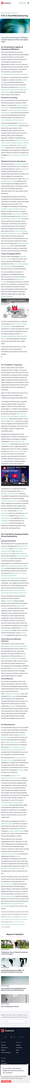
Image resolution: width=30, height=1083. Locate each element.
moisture (23, 169)
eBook (17, 1050)
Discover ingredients (6, 1052)
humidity (9, 551)
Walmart (4, 421)
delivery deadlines (7, 296)
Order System (4, 1047)
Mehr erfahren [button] (19, 1078)
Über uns (3, 1061)
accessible (4, 511)
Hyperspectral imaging (18, 578)
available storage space (8, 209)
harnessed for (9, 601)
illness (25, 648)
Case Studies (19, 1047)
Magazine (18, 1045)
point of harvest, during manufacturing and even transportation (13, 576)
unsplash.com (10, 916)
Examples (13, 706)
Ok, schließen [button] (6, 1081)
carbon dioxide (18, 548)
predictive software (16, 668)
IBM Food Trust (21, 414)
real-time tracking (20, 164)
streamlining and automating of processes (14, 74)
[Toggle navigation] (28, 3)
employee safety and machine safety (15, 646)
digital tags (11, 696)
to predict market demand (16, 831)
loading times (21, 209)
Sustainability (4, 1063)
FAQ (17, 1052)
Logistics (3, 1050)
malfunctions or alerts (17, 451)
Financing (3, 1045)
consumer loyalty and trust (9, 501)
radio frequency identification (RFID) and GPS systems (14, 336)
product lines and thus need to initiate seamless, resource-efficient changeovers (15, 143)
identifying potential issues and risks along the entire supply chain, (14, 90)
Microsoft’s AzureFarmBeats (10, 416)
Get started (22, 3)
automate (21, 770)
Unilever (12, 421)
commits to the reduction (12, 742)
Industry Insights (5, 12)
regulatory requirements (9, 854)
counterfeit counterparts (12, 694)
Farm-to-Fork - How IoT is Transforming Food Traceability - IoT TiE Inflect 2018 (13, 924)
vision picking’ (16, 214)
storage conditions (21, 553)
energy (18, 856)
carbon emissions (6, 884)
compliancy (4, 523)
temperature (19, 551)
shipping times (7, 553)
